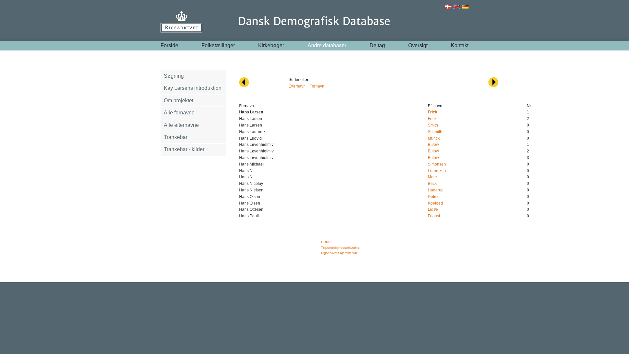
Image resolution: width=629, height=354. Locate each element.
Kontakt (459, 45)
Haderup (436, 190)
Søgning (174, 76)
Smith (433, 125)
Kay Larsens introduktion (192, 88)
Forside (169, 45)
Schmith (435, 131)
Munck (434, 138)
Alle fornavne (179, 112)
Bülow (433, 144)
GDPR (326, 242)
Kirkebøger (271, 45)
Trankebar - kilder (184, 149)
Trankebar (175, 137)
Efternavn (297, 86)
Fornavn (317, 86)
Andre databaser (327, 45)
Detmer (434, 196)
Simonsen (437, 164)
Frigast (434, 216)
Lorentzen (437, 170)
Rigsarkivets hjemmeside (339, 253)
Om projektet (178, 100)
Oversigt (418, 45)
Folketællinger (218, 45)
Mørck (433, 177)
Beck (432, 183)
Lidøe (433, 209)
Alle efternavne (181, 125)
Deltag (377, 45)
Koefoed (435, 203)
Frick (432, 118)
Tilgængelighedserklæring (340, 247)
